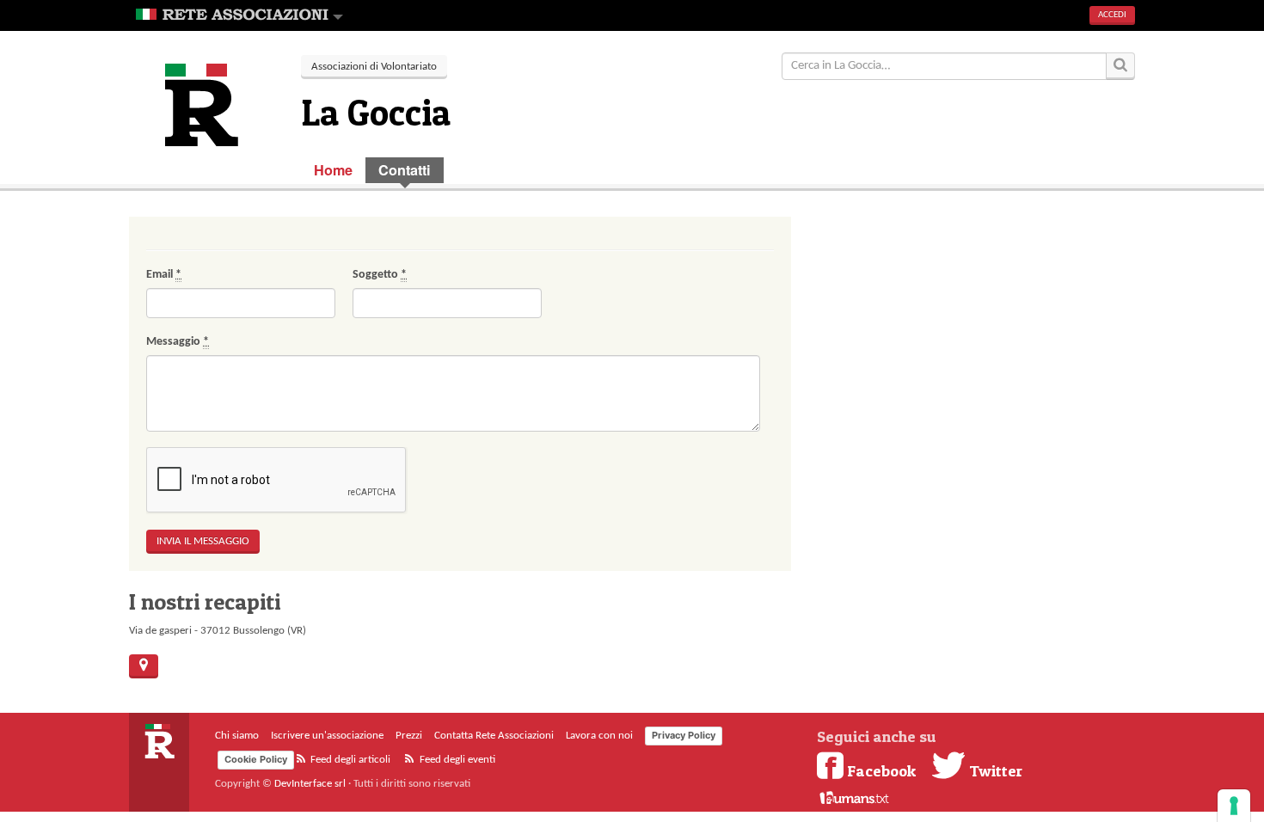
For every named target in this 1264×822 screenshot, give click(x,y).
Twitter (994, 770)
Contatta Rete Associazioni (494, 735)
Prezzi (409, 735)
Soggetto (380, 274)
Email (163, 274)
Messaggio (177, 341)
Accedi (1112, 15)
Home (333, 170)
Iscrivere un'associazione (327, 735)
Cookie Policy (255, 759)
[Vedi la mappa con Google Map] (143, 666)
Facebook (881, 770)
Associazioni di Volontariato (374, 66)
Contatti (404, 170)
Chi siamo (237, 735)
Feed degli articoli (349, 759)
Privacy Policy (683, 735)
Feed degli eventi (456, 759)
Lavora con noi (599, 735)
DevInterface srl (310, 783)
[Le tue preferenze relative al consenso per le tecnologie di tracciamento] (1234, 805)
